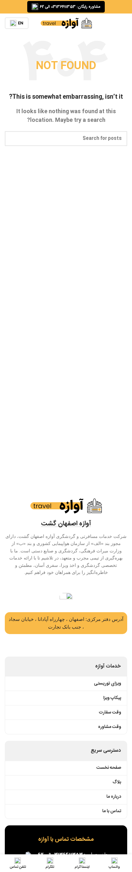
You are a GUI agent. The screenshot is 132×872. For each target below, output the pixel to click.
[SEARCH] (12, 138)
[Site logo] (66, 23)
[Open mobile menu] (124, 23)
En (20, 23)
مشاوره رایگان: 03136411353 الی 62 (70, 7)
